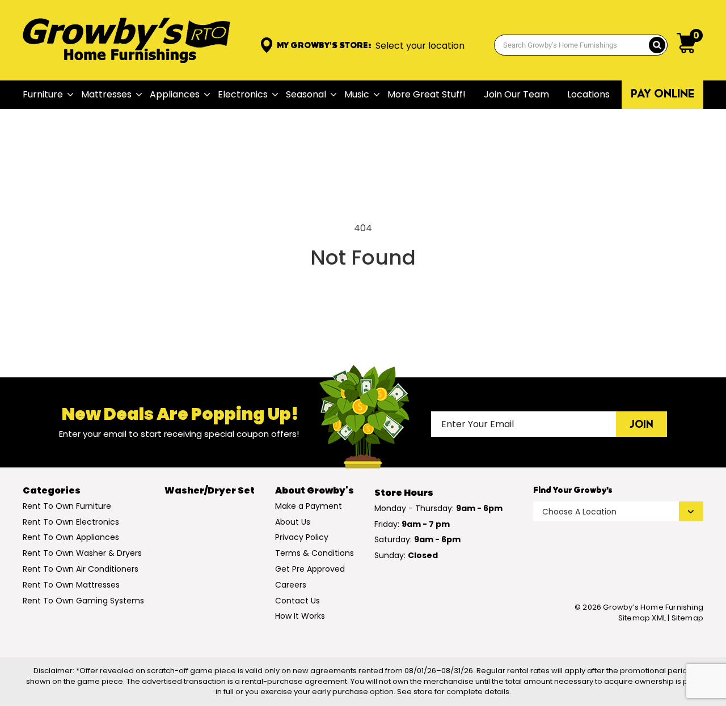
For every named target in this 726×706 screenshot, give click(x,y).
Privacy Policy (301, 537)
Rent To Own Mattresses (71, 584)
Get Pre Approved (310, 569)
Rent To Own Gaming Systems (83, 600)
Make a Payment (308, 506)
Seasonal (306, 94)
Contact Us (297, 600)
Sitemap (687, 618)
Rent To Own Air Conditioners (80, 569)
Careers (290, 584)
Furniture (43, 94)
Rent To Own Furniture (67, 506)
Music (356, 94)
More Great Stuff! (426, 94)
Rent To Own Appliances (71, 537)
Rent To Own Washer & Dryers (82, 553)
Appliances (175, 94)
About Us (292, 522)
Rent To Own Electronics (71, 522)
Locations (588, 94)
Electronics (243, 94)
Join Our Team (516, 94)
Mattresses (106, 94)
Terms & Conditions (314, 553)
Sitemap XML (642, 618)
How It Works (300, 616)
